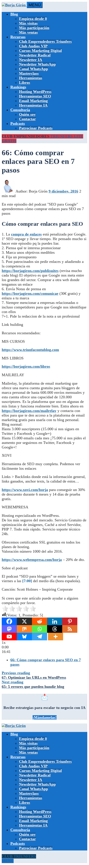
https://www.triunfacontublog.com (30, 350)
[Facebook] (9, 621)
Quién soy (27, 114)
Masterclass (29, 73)
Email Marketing (33, 101)
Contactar (27, 119)
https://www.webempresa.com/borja (32, 559)
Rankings (18, 87)
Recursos (17, 37)
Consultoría (20, 110)
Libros (24, 82)
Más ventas (28, 32)
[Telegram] (39, 636)
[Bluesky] (24, 636)
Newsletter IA (30, 60)
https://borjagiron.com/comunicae (30, 293)
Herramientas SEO (35, 96)
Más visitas (28, 23)
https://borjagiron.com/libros (26, 366)
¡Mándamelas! (45, 717)
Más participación (34, 28)
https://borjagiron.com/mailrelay (29, 411)
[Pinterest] (69, 621)
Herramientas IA (33, 105)
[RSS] (69, 629)
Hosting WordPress (35, 91)
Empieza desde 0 (33, 18)
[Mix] (24, 629)
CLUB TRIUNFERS (19, 856)
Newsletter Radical (35, 55)
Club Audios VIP (33, 46)
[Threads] (54, 629)
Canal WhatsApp (33, 69)
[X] (24, 621)
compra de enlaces (26, 234)
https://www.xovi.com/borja (25, 490)
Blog (14, 14)
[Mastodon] (9, 629)
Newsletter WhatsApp (37, 64)
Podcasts (17, 123)
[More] (55, 636)
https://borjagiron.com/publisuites (30, 271)
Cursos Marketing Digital (40, 50)
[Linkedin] (54, 621)
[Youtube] (9, 636)
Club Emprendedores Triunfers (45, 41)
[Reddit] (39, 621)
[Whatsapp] (39, 629)
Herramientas (30, 78)
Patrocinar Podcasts (35, 128)
